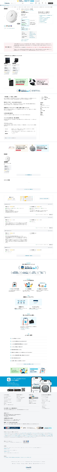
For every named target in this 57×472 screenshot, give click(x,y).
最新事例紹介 (43, 407)
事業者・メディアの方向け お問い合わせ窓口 (10, 422)
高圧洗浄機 (49, 435)
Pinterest (31, 463)
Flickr (27, 463)
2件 (32, 196)
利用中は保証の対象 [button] (32, 37)
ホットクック (21, 435)
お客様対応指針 (43, 461)
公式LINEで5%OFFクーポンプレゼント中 (39, 463)
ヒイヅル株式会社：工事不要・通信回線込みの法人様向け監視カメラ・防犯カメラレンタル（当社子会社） (17, 457)
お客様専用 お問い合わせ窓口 (8, 418)
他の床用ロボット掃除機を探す (44, 18)
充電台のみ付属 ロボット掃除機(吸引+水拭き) (17, 129)
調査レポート (43, 406)
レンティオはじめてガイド (7, 396)
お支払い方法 (18, 396)
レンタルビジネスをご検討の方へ (46, 394)
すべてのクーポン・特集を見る (28, 189)
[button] (17, 9)
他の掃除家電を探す (42, 21)
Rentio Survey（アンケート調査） (46, 401)
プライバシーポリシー (22, 461)
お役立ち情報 (43, 402)
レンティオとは (6, 394)
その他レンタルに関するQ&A (24, 39)
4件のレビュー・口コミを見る (30, 10)
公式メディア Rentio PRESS (7, 402)
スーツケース (34, 436)
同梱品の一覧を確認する (24, 40)
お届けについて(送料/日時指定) (20, 397)
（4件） (9, 170)
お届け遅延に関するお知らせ (5, 5)
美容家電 (19, 435)
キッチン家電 (35, 435)
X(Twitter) (18, 463)
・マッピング (13, 133)
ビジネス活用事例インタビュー (46, 408)
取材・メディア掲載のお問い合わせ (8, 404)
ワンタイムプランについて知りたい (33, 309)
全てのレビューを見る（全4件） (44, 198)
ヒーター (46, 435)
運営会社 (5, 403)
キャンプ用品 (27, 436)
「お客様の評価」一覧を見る (28, 255)
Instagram (23, 463)
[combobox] (17, 3)
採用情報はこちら (6, 448)
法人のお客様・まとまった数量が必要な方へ (10, 408)
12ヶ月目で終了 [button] (32, 36)
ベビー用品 (17, 436)
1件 (32, 197)
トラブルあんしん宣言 (19, 398)
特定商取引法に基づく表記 (14, 461)
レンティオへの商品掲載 (45, 397)
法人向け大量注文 (51, 3)
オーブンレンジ (27, 435)
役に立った (51, 214)
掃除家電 (6, 435)
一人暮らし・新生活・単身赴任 (15, 131)
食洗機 (24, 435)
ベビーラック (13, 436)
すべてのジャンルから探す (43, 22)
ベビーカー (10, 436)
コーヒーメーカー (31, 435)
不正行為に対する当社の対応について (37, 461)
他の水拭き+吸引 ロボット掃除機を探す (45, 17)
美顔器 (16, 435)
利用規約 (18, 461)
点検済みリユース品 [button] (32, 33)
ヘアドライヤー (13, 435)
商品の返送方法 (6, 397)
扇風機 (44, 435)
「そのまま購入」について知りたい (25, 328)
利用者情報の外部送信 (27, 461)
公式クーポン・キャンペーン (8, 398)
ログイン (32, 3)
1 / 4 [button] (19, 23)
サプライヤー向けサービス (44, 396)
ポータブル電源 (30, 436)
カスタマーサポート (19, 394)
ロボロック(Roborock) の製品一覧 (11, 28)
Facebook (14, 463)
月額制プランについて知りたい (19, 309)
